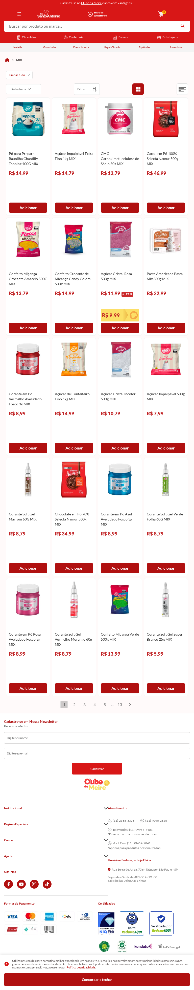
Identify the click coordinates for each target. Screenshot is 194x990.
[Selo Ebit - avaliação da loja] (106, 923)
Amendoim (176, 47)
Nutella (17, 47)
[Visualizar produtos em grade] (138, 89)
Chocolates (29, 37)
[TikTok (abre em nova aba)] (47, 887)
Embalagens (170, 37)
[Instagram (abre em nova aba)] (34, 887)
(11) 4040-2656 (156, 820)
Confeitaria (76, 37)
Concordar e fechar (97, 979)
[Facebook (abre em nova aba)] (8, 887)
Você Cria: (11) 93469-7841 (132, 843)
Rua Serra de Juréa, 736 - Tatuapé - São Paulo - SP (145, 869)
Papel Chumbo (113, 47)
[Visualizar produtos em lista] (182, 89)
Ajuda (8, 856)
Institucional (13, 808)
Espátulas (144, 47)
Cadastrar (97, 769)
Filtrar (81, 89)
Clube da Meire (91, 3)
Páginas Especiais (16, 824)
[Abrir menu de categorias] (19, 14)
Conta (8, 840)
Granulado (49, 47)
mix (19, 60)
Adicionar (28, 207)
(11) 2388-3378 (123, 820)
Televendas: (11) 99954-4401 (133, 830)
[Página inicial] (7, 60)
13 (119, 704)
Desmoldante (81, 47)
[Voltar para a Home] (61, 14)
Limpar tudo (17, 75)
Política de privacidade (81, 967)
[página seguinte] (130, 704)
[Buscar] (182, 26)
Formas (123, 37)
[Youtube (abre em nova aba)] (21, 887)
